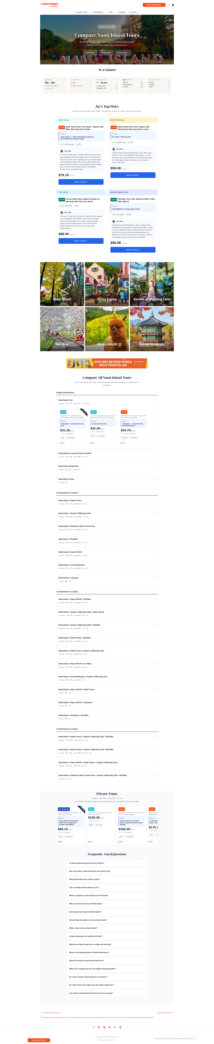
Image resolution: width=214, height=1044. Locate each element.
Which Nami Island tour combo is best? (84, 879)
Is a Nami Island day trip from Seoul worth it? (86, 863)
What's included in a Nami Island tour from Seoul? (88, 895)
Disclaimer (181, 1039)
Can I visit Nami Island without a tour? (84, 887)
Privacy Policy (169, 1039)
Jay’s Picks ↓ (90, 53)
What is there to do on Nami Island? (83, 928)
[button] (154, 5)
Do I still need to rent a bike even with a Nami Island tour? (91, 985)
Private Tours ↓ (123, 53)
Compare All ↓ (106, 53)
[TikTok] (115, 1027)
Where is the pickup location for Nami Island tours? (89, 952)
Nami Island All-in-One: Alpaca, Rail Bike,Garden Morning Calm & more (133, 128)
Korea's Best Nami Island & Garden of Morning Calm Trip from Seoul (82, 200)
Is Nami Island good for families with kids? (85, 936)
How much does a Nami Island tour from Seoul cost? (89, 871)
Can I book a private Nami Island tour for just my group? (91, 993)
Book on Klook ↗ (81, 182)
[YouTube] (110, 1027)
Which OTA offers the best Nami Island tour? (86, 961)
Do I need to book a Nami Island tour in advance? (88, 977)
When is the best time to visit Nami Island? (85, 904)
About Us (159, 1039)
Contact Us (190, 1039)
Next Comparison (166, 1013)
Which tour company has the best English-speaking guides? (92, 969)
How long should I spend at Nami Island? (85, 912)
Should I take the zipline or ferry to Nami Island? (88, 920)
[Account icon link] (173, 5)
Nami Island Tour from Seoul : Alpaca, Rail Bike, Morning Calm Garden (85, 128)
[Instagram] (94, 1027)
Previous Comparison (50, 1013)
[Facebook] (99, 1027)
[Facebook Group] (104, 1027)
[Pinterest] (120, 1027)
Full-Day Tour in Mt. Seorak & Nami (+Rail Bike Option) (136, 200)
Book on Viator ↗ (81, 241)
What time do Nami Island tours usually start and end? (90, 944)
